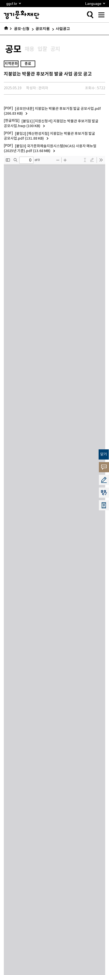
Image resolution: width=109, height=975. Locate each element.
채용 (29, 49)
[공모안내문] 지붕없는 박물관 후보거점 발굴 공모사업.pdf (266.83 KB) (52, 111)
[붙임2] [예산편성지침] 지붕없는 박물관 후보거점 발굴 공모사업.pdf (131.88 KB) (49, 136)
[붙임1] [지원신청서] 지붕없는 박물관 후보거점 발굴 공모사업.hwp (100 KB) (51, 123)
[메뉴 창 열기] (101, 15)
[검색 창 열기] (90, 15)
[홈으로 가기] (8, 29)
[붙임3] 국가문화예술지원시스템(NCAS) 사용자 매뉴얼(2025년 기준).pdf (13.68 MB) (50, 148)
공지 (55, 49)
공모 (13, 49)
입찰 (42, 49)
